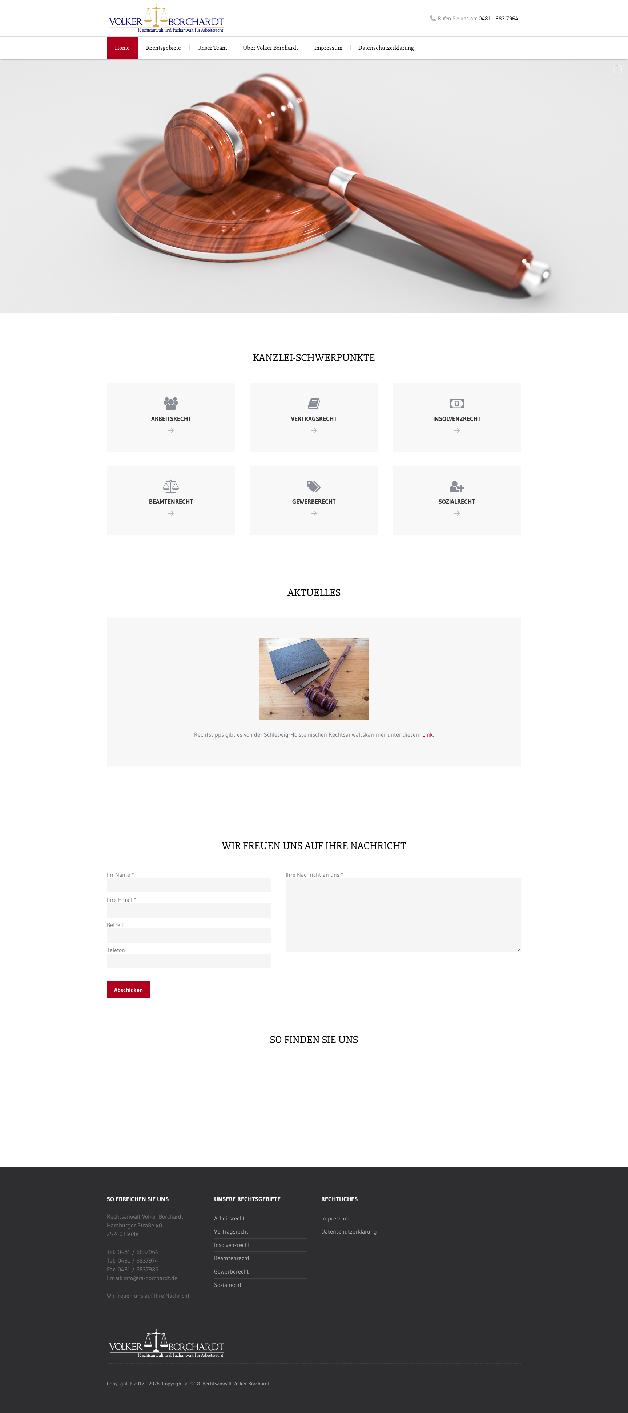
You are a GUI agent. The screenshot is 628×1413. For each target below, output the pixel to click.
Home (122, 48)
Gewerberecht (231, 1271)
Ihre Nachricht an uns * (314, 874)
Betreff (115, 924)
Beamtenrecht (232, 1258)
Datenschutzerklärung (386, 48)
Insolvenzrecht (232, 1244)
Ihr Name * (120, 874)
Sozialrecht (228, 1284)
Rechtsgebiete (163, 48)
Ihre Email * (121, 899)
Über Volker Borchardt (270, 48)
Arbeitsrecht (229, 1218)
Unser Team (212, 48)
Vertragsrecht (231, 1231)
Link (427, 734)
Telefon (116, 950)
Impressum (328, 48)
